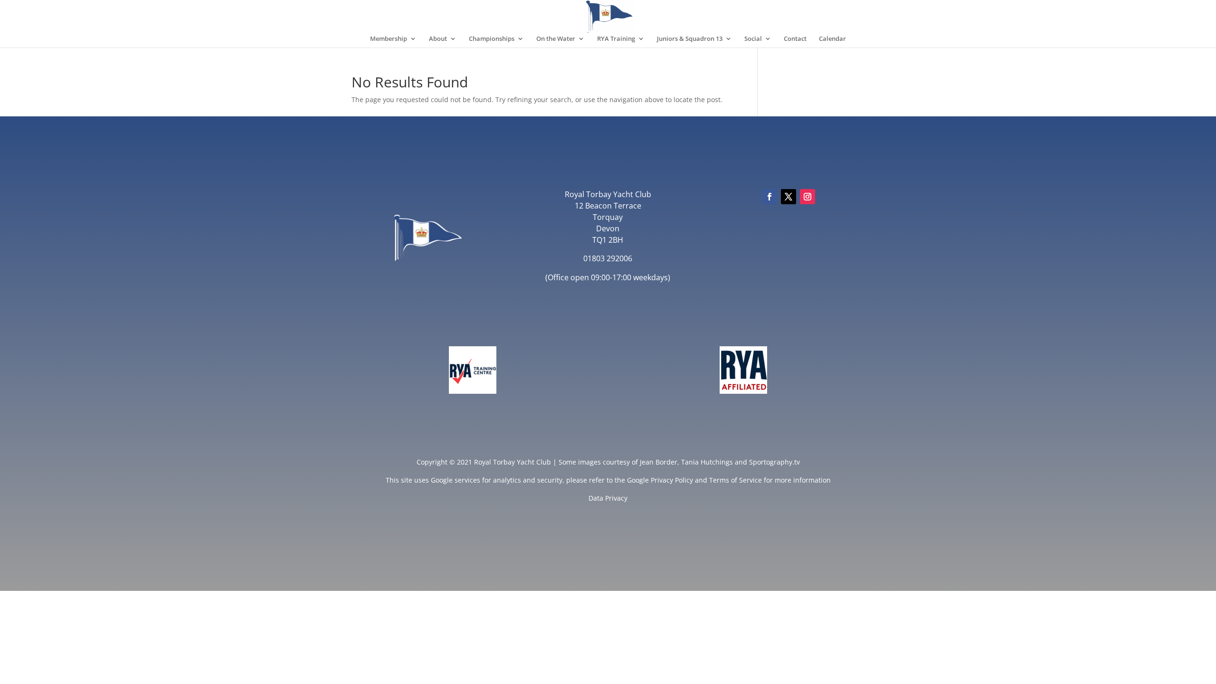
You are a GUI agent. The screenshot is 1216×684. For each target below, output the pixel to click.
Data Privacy (608, 498)
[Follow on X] (788, 196)
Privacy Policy (672, 479)
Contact (795, 39)
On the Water (555, 39)
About (438, 39)
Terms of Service (735, 479)
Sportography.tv (774, 461)
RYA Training (616, 39)
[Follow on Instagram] (807, 196)
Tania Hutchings (707, 461)
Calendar (832, 39)
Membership (388, 39)
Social (753, 39)
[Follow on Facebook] (769, 196)
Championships (491, 39)
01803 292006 (607, 258)
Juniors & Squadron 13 (689, 39)
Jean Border (658, 461)
